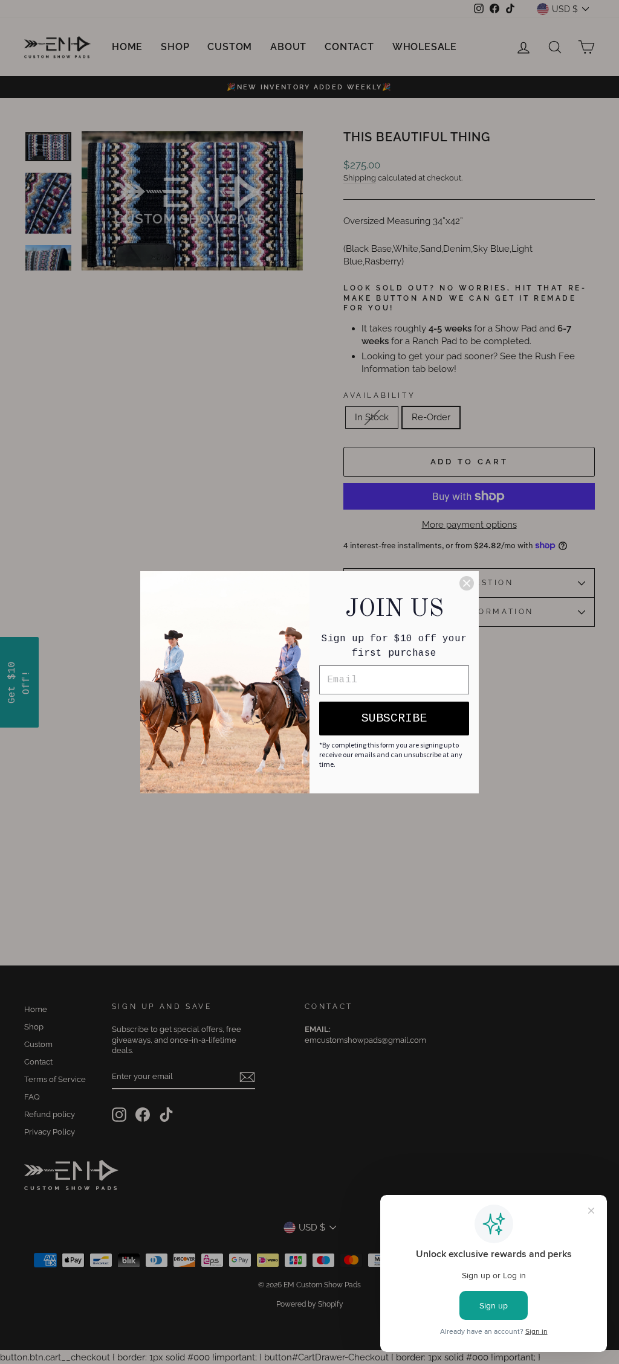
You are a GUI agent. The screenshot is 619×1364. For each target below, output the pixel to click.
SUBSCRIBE (394, 718)
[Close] (466, 583)
